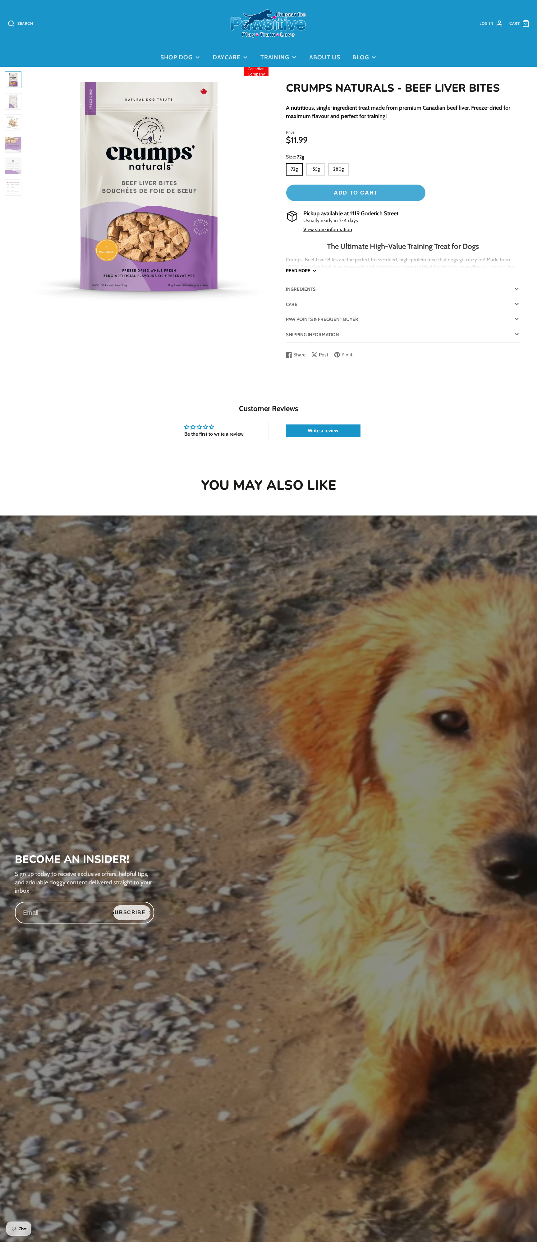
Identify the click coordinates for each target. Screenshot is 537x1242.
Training (275, 57)
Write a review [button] (323, 430)
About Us (325, 57)
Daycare (227, 57)
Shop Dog (176, 57)
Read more (298, 270)
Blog (360, 57)
